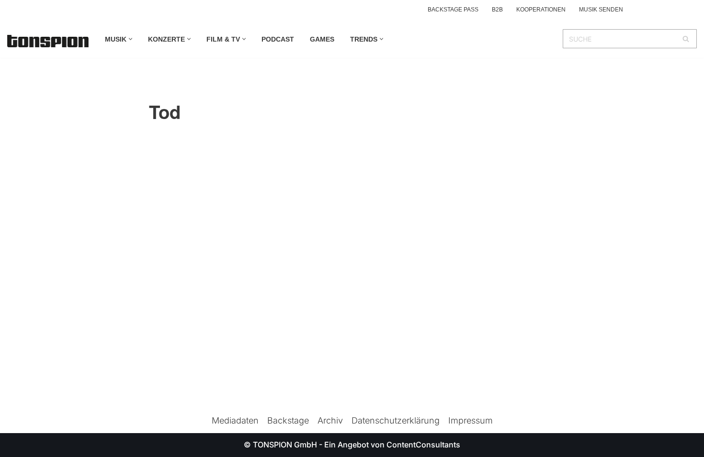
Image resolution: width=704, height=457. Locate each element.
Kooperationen (541, 9)
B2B (497, 9)
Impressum (470, 420)
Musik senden (601, 9)
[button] (130, 39)
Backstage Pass (453, 9)
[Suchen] (686, 38)
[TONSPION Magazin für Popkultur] (48, 41)
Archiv (330, 420)
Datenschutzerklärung (396, 420)
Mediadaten (235, 420)
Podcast (277, 39)
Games (322, 39)
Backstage (288, 420)
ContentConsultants (423, 444)
